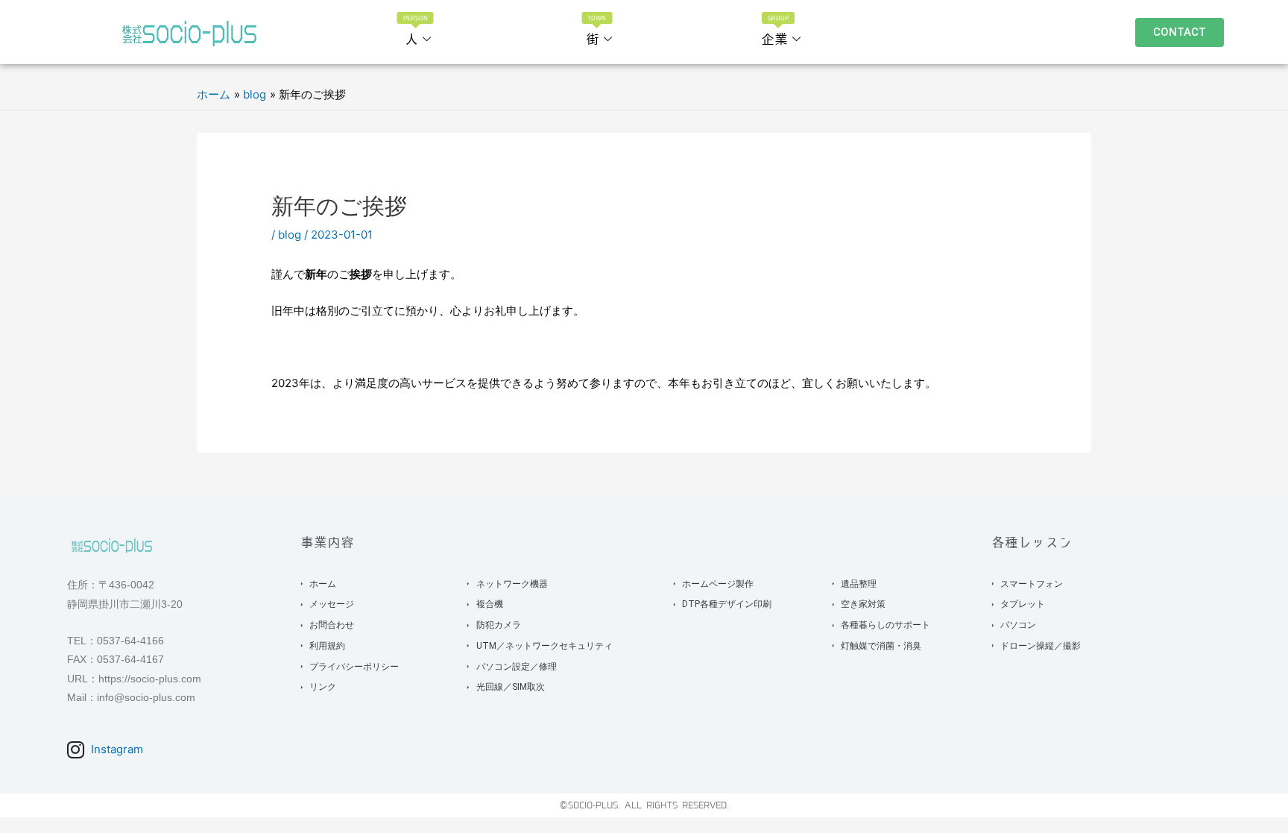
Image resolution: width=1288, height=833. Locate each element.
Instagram (115, 749)
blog (289, 234)
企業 (775, 31)
